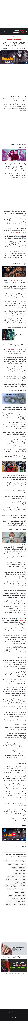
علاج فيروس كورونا (19, 895)
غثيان (10, 895)
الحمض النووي (20, 876)
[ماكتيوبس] (18, 31)
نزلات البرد (21, 904)
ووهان (7, 904)
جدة (6, 886)
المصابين (22, 886)
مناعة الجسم (14, 898)
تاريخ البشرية (13, 886)
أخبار (11, 36)
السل (7, 879)
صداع (10, 889)
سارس (22, 889)
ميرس (8, 901)
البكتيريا (14, 867)
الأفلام (22, 864)
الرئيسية (15, 36)
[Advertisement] (14, 14)
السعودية (14, 879)
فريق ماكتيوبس (21, 48)
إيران (23, 861)
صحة (9, 39)
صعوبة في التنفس (19, 892)
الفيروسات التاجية (13, 882)
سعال (16, 889)
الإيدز (16, 864)
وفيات (13, 904)
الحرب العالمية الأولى (19, 873)
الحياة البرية (11, 876)
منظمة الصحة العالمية (18, 901)
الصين (22, 882)
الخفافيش (21, 879)
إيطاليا (16, 861)
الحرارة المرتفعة (20, 870)
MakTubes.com (14, 856)
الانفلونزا (10, 864)
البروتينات (21, 867)
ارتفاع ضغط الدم (8, 861)
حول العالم (14, 39)
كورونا (22, 898)
